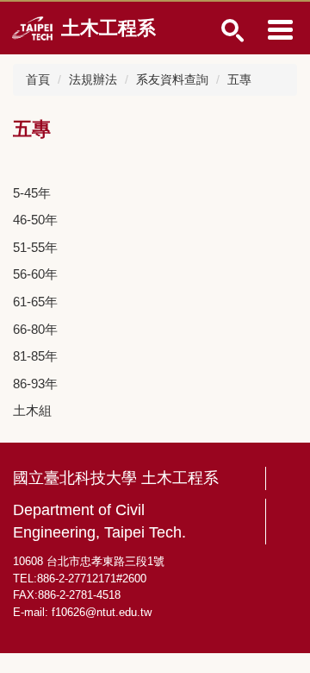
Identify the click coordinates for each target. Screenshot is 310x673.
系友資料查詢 (172, 79)
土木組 (32, 410)
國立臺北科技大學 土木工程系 (116, 478)
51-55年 (35, 247)
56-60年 (35, 274)
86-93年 (35, 383)
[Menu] (280, 29)
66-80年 (35, 329)
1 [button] (233, 30)
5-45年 (32, 193)
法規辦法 (93, 79)
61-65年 (35, 301)
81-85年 (35, 356)
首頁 (38, 79)
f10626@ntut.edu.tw (102, 612)
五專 (239, 79)
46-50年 (35, 219)
